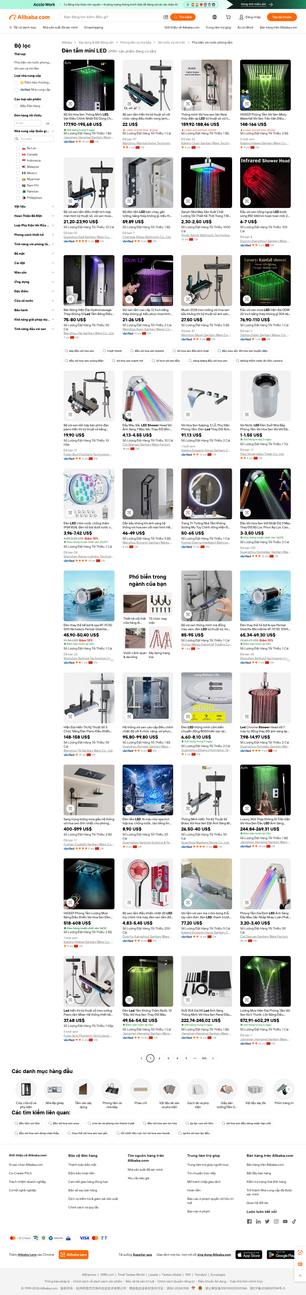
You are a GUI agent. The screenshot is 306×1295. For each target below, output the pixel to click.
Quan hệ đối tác (258, 1203)
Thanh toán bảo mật (82, 1164)
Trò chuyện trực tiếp (201, 1173)
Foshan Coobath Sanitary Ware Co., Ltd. (89, 844)
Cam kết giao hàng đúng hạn (88, 1181)
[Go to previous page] (141, 1058)
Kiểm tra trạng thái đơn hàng (266, 1181)
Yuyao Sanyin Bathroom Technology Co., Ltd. (206, 235)
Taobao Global (171, 1274)
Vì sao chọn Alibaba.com (26, 1164)
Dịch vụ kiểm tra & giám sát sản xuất (93, 1199)
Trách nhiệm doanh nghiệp (27, 1181)
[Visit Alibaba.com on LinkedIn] (258, 1221)
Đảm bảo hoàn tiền (81, 1173)
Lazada (153, 1274)
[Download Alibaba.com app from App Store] (248, 1254)
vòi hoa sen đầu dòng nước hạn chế (248, 1123)
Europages (218, 1274)
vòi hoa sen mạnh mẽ (129, 360)
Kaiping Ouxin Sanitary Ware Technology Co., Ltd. (206, 143)
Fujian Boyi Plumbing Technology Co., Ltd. (89, 454)
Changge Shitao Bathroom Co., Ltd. (147, 237)
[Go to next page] (213, 1058)
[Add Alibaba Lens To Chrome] (73, 1254)
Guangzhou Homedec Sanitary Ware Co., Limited (265, 552)
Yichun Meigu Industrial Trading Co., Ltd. (206, 644)
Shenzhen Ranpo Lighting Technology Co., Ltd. (89, 556)
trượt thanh (114, 350)
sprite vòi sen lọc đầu (196, 1133)
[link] (300, 1252)
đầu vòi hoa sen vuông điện (86, 360)
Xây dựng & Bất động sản (96, 42)
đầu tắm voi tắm (29, 1123)
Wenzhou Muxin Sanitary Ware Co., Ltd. (206, 335)
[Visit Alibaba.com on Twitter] (267, 1221)
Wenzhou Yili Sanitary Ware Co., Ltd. (88, 750)
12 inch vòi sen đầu (168, 360)
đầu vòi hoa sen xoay (66, 1123)
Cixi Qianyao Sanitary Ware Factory (146, 444)
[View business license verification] (193, 1288)
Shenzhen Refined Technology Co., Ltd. (89, 658)
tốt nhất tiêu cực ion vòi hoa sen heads (145, 1133)
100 (204, 1058)
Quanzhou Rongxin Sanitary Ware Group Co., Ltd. (148, 746)
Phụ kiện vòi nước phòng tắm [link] (212, 42)
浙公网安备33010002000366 (226, 1288)
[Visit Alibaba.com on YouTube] (285, 1221)
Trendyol (201, 1274)
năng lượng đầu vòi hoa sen (210, 360)
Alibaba (67, 42)
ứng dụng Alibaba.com (214, 1254)
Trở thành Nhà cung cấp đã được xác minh (269, 1192)
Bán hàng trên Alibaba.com (265, 1164)
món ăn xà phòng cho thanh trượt (113, 1123)
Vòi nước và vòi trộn (171, 42)
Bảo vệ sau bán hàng (82, 1190)
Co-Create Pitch (20, 1173)
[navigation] (34, 551)
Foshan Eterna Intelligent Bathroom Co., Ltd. (206, 542)
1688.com (107, 1274)
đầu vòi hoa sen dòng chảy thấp (39, 1133)
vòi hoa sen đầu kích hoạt (193, 350)
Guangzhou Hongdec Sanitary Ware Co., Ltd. (265, 746)
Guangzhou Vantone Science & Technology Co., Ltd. (148, 842)
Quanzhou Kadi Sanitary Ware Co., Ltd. (89, 237)
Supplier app (142, 1254)
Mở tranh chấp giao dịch (204, 1181)
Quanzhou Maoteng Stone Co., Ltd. (205, 842)
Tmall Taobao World (131, 1274)
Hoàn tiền (194, 1190)
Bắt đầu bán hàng (259, 1173)
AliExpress (89, 1274)
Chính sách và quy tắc (83, 1207)
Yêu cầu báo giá (138, 1178)
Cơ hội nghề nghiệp (22, 1190)
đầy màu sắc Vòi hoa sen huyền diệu (244, 350)
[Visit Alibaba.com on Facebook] (249, 1221)
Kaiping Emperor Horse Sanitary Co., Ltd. (206, 450)
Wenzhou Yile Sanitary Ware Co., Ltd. (89, 333)
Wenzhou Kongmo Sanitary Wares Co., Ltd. (148, 542)
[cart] (229, 18)
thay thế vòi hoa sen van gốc (90, 1133)
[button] (165, 17)
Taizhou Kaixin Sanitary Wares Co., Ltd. (265, 335)
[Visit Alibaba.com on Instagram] (276, 1221)
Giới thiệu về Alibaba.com (28, 1155)
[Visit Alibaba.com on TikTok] (294, 1221)
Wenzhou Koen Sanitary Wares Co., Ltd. (148, 329)
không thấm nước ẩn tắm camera (261, 360)
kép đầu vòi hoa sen (81, 350)
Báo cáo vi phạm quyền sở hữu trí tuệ (210, 1201)
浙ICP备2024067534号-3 (267, 1288)
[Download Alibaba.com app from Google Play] (282, 1254)
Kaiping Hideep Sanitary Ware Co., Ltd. (265, 143)
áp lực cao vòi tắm (201, 1123)
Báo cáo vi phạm (198, 1211)
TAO (188, 1274)
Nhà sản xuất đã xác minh (145, 1169)
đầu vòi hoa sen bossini (149, 350)
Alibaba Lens (27, 1254)
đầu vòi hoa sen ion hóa (162, 1123)
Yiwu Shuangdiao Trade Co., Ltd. (262, 454)
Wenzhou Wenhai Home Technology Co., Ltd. (148, 143)
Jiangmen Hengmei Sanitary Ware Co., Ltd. (89, 137)
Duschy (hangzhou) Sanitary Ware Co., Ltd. (265, 241)
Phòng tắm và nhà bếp (135, 42)
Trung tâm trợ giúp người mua (207, 1164)
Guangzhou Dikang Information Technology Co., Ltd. (206, 750)
